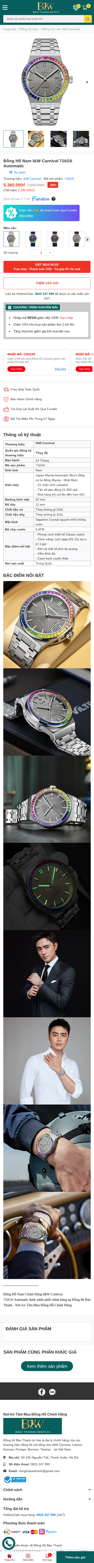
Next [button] (87, 82)
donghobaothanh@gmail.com (39, 1471)
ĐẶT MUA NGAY (47, 267)
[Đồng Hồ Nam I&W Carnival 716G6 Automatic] (47, 82)
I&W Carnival (32, 178)
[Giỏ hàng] (84, 7)
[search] (88, 19)
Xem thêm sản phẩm (47, 1366)
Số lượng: (11, 252)
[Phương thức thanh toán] (30, 1533)
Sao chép (66, 318)
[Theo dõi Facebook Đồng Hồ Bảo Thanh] (41, 1392)
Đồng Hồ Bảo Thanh (48, 1545)
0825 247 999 (44, 294)
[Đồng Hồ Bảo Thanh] (39, 7)
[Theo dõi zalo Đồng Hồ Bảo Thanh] (52, 1392)
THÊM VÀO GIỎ (47, 283)
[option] (47, 82)
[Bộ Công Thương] (14, 1479)
